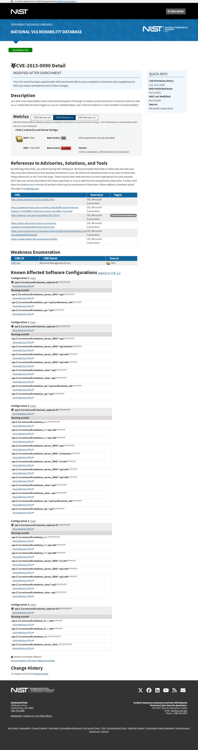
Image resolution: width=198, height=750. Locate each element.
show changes (41, 673)
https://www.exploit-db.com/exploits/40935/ (34, 239)
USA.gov (105, 731)
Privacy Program (39, 728)
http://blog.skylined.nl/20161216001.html (32, 199)
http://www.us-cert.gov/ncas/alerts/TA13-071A (35, 215)
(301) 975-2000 (17, 710)
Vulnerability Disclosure (71, 728)
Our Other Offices (43, 716)
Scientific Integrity (136, 728)
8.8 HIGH (66, 148)
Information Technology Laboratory (31, 24)
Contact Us (28, 715)
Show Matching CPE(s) (23, 286)
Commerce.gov (182, 728)
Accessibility (25, 728)
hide (32, 278)
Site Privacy (13, 728)
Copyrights (54, 728)
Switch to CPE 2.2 (109, 273)
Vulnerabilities (20, 49)
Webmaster (16, 715)
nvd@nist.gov (31, 188)
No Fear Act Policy (91, 728)
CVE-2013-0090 (157, 84)
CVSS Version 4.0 (42, 117)
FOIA (103, 728)
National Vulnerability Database (46, 32)
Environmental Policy (117, 728)
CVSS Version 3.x (64, 117)
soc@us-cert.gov (179, 710)
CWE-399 (15, 263)
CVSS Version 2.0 (86, 117)
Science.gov (94, 731)
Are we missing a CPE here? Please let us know (32, 660)
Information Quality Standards (160, 728)
